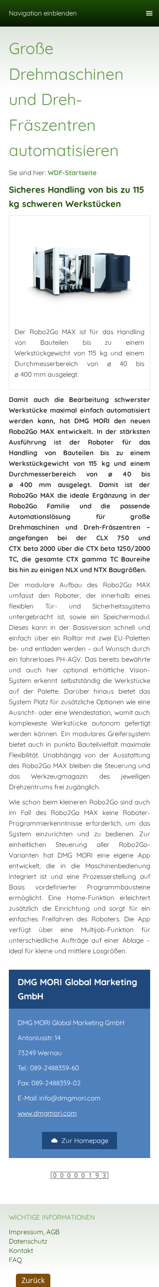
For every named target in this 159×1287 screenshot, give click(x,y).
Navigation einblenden (43, 13)
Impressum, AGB (34, 1232)
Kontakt (21, 1250)
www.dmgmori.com (47, 1113)
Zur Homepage (84, 1140)
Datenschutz (28, 1241)
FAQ (15, 1260)
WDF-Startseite (72, 172)
